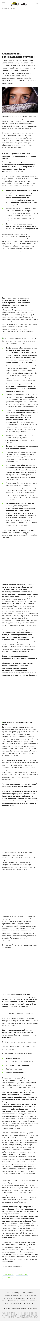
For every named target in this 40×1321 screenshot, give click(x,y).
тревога (8, 1277)
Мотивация (5, 8)
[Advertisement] (20, 30)
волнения (9, 1274)
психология (22, 1274)
